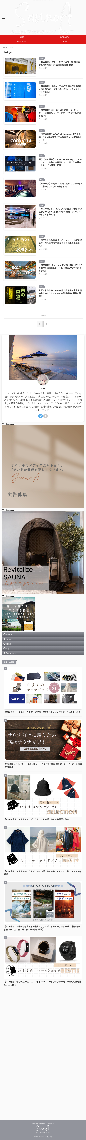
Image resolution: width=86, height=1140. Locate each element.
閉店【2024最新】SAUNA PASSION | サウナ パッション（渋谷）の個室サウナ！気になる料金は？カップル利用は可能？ (60, 162)
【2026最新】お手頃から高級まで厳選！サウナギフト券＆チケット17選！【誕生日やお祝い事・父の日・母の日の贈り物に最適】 (42, 928)
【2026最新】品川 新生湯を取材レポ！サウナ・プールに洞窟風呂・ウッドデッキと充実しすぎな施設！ (60, 113)
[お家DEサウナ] (43, 592)
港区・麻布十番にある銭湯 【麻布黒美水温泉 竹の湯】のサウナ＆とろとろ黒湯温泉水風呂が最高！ (60, 293)
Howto (9, 634)
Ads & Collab (21, 42)
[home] (45, 416)
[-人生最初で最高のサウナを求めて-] (43, 33)
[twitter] (40, 416)
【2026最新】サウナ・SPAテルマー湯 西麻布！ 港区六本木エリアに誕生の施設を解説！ (60, 63)
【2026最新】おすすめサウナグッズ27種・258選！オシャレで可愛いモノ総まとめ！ (42, 712)
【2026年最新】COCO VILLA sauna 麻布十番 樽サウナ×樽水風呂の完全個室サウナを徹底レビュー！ (60, 137)
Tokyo (8, 643)
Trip (7, 648)
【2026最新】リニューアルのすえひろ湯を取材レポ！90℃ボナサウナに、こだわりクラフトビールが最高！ (60, 88)
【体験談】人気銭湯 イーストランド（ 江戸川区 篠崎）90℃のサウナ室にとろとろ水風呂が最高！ (60, 242)
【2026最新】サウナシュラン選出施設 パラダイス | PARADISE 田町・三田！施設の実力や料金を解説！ (60, 268)
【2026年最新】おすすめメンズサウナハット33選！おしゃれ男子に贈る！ (37, 819)
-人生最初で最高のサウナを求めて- (43, 1123)
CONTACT (64, 42)
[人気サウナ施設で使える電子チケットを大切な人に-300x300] (18, 629)
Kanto (8, 639)
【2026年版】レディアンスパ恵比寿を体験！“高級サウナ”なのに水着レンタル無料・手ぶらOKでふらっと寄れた (60, 211)
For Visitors (11, 653)
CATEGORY (64, 37)
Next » (43, 315)
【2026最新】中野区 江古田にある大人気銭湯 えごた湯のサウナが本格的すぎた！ (61, 185)
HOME (21, 37)
